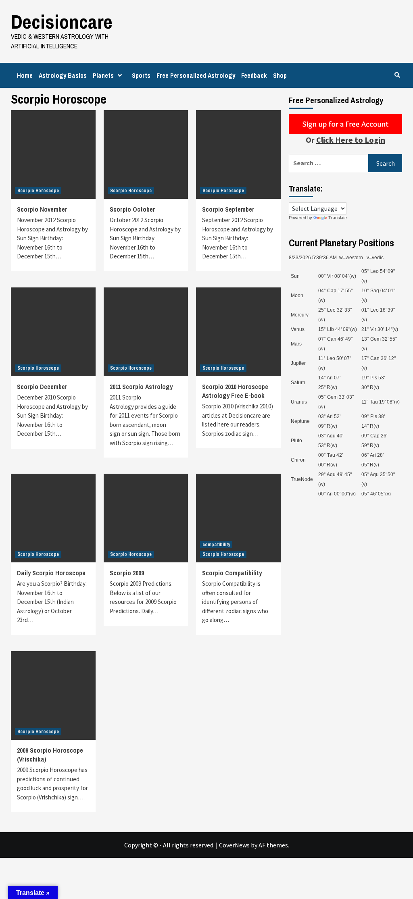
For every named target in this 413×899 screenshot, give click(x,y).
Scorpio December (42, 386)
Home (25, 75)
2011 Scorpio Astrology (141, 386)
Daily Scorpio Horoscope (51, 572)
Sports (141, 75)
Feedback (254, 75)
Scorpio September (228, 209)
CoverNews (234, 845)
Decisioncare (62, 21)
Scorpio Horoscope (38, 190)
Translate (337, 217)
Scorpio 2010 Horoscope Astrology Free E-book (235, 391)
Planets (103, 75)
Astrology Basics (63, 75)
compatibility (216, 544)
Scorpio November (42, 209)
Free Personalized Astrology (195, 75)
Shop (280, 75)
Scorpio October (132, 209)
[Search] (397, 75)
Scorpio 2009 (127, 572)
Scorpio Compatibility (232, 572)
